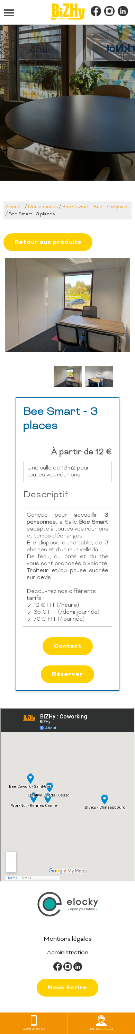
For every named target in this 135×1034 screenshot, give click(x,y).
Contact (68, 646)
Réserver (67, 674)
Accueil (14, 207)
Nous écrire (67, 988)
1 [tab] (67, 392)
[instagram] (109, 12)
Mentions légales (68, 939)
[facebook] (96, 12)
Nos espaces (43, 207)
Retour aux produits (48, 242)
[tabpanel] (68, 376)
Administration (67, 953)
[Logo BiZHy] (67, 11)
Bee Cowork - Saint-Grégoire (94, 207)
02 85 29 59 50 (34, 1029)
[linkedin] (123, 12)
